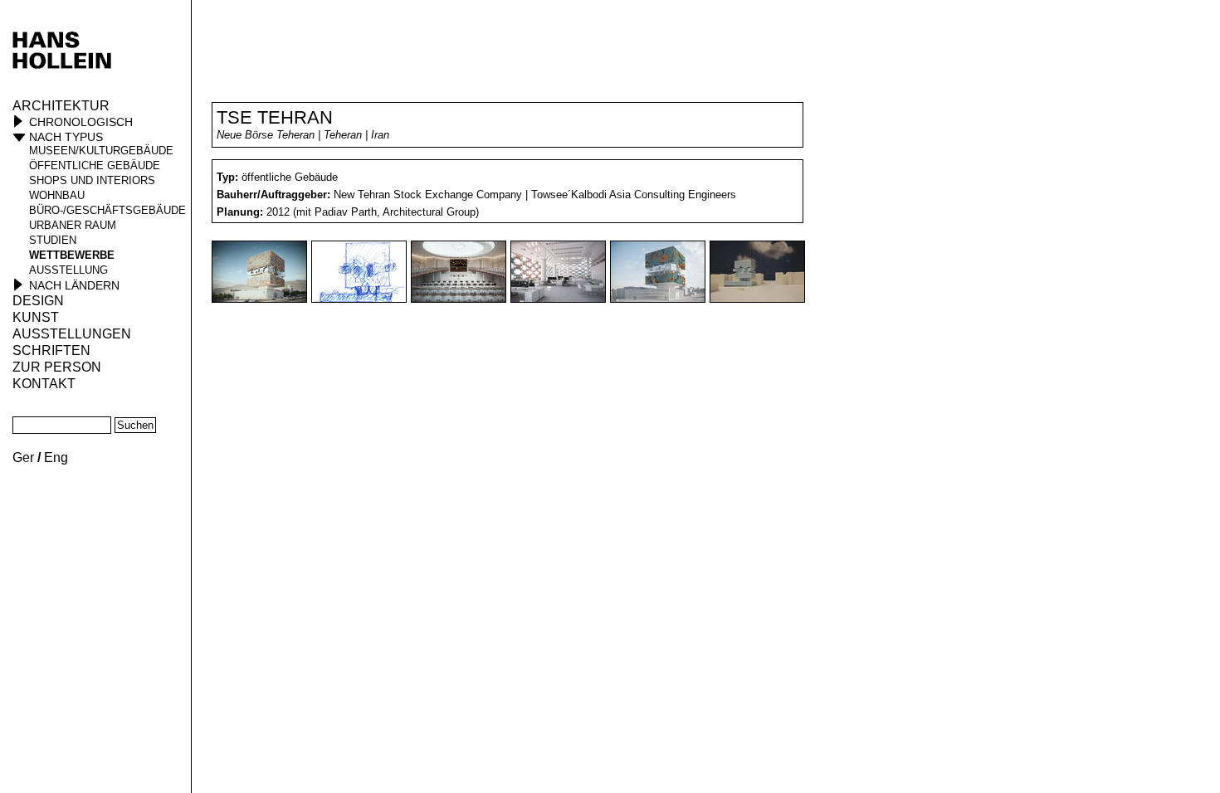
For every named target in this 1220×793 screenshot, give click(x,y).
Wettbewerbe (72, 255)
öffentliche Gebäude (94, 165)
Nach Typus (66, 137)
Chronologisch (81, 122)
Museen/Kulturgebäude (101, 150)
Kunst (35, 317)
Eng (56, 457)
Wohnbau (57, 195)
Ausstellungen (71, 334)
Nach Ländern (74, 285)
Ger (23, 457)
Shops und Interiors (92, 180)
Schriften (51, 350)
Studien (52, 240)
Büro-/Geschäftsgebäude (107, 210)
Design (38, 301)
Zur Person (56, 367)
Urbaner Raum (72, 225)
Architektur (61, 106)
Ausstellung (68, 270)
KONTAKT (44, 384)
